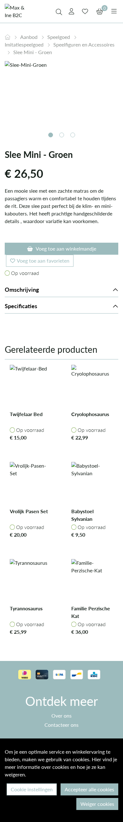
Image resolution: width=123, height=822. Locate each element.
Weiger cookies (97, 803)
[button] (50, 135)
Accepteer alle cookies (89, 789)
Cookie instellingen (32, 789)
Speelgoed (59, 36)
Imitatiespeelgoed (25, 44)
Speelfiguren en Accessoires (83, 44)
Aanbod (29, 36)
